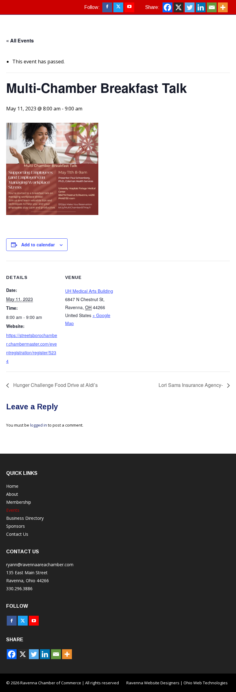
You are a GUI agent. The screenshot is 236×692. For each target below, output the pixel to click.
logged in (38, 425)
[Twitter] (190, 7)
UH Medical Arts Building (89, 291)
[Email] (212, 7)
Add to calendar (38, 244)
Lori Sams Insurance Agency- (191, 384)
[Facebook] (167, 7)
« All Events (20, 40)
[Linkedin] (201, 7)
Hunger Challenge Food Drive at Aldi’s (55, 384)
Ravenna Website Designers (152, 683)
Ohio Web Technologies (205, 683)
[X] (178, 7)
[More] (223, 7)
